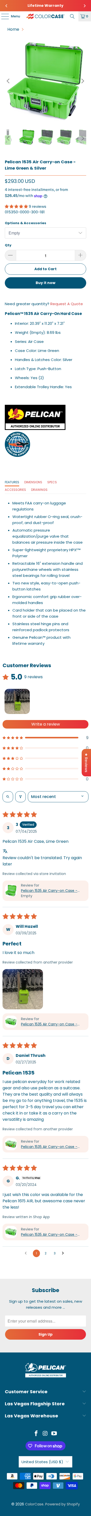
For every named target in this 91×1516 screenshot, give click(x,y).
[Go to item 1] (17, 701)
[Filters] (20, 796)
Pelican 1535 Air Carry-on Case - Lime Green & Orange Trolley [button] (49, 1146)
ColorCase (34, 1504)
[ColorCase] (45, 16)
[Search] (72, 16)
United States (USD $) (42, 1461)
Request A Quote (66, 303)
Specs (52, 482)
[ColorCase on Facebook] (36, 1434)
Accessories (15, 490)
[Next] (84, 5)
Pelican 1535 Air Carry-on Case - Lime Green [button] (49, 890)
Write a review (45, 724)
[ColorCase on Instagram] (45, 1434)
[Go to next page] (64, 1253)
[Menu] (2, 16)
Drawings (39, 490)
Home (13, 29)
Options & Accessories (25, 223)
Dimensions (33, 482)
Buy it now (45, 282)
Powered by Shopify (62, 1504)
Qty (8, 245)
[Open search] (8, 796)
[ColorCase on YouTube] (54, 1434)
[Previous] (6, 5)
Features (12, 482)
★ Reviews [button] (86, 762)
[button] (17, 206)
